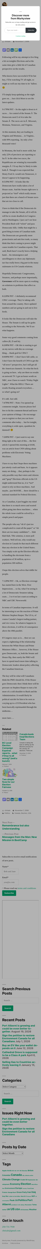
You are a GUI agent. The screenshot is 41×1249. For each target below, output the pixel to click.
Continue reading (20, 36)
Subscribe (31, 30)
